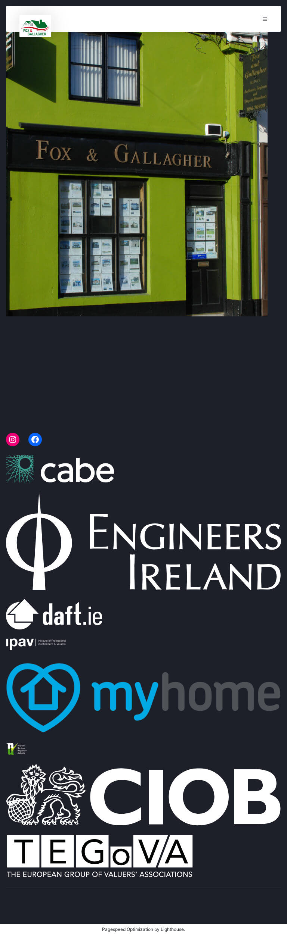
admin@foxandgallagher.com (47, 356)
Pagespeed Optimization (127, 929)
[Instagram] (12, 439)
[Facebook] (35, 439)
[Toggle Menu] (265, 19)
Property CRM (139, 896)
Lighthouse (172, 929)
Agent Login (185, 896)
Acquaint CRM (76, 896)
